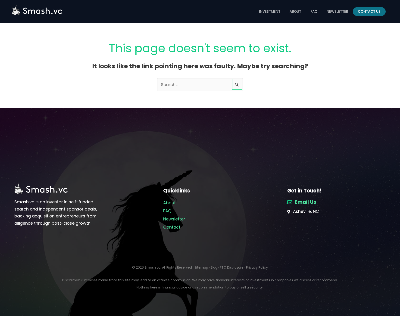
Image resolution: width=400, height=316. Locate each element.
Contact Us (369, 11)
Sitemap (201, 267)
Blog (214, 267)
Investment (269, 11)
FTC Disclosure (232, 267)
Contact (171, 227)
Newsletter (337, 11)
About (295, 11)
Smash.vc (152, 267)
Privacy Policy (257, 267)
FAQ (313, 11)
